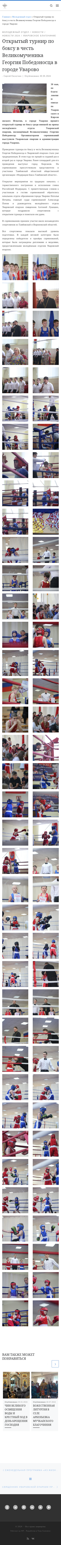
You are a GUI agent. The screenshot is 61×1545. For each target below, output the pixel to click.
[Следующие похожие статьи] (55, 1363)
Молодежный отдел (21, 16)
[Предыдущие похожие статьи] (47, 1363)
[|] (4, 5)
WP (22, 1531)
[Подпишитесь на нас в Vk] (33, 1539)
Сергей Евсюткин (12, 76)
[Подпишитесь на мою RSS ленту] (28, 1539)
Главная (6, 16)
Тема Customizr (44, 1531)
